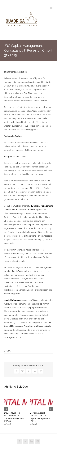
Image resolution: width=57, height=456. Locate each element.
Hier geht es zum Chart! (15, 156)
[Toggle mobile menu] (51, 8)
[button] (6, 409)
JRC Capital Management (40, 267)
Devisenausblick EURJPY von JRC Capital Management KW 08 (14, 417)
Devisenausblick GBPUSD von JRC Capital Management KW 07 (40, 417)
